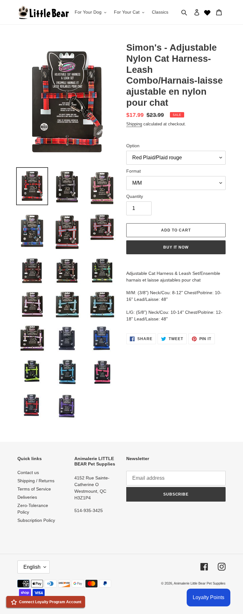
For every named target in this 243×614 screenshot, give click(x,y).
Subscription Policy (36, 520)
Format (133, 171)
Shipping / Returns (35, 480)
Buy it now (176, 247)
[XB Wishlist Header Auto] (207, 12)
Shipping (134, 124)
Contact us (28, 472)
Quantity (134, 196)
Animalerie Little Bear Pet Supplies (200, 583)
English (31, 567)
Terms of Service (34, 488)
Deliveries (27, 497)
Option (133, 145)
